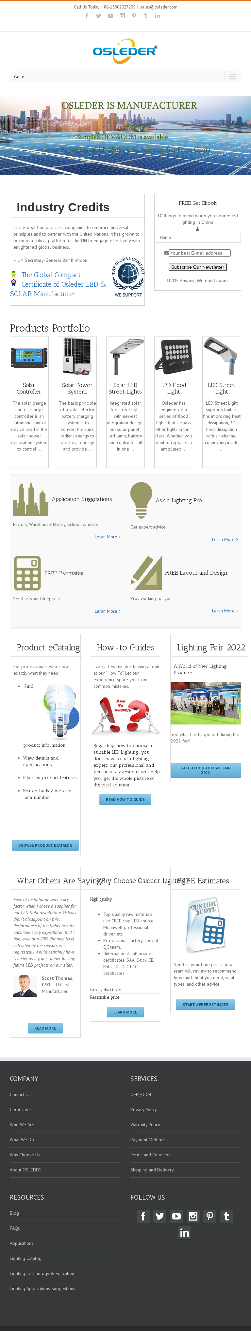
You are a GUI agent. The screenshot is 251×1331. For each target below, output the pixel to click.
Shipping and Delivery (152, 1170)
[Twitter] (98, 15)
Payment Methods (148, 1140)
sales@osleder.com (158, 7)
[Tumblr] (145, 15)
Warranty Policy (145, 1125)
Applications (21, 1243)
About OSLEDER (25, 1170)
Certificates (21, 1109)
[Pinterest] (134, 15)
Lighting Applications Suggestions (42, 1288)
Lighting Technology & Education (42, 1273)
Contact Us (20, 1094)
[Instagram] (122, 15)
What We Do (22, 1140)
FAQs (15, 1228)
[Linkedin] (157, 15)
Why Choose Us (25, 1155)
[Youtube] (110, 15)
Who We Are (22, 1125)
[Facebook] (87, 15)
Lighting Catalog (26, 1258)
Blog (14, 1213)
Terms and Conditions (151, 1155)
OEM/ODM (140, 1094)
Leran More (106, 537)
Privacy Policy (143, 1109)
